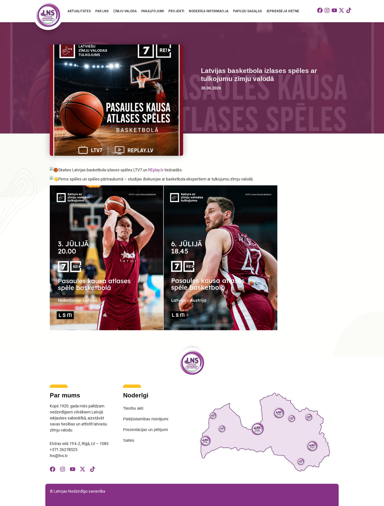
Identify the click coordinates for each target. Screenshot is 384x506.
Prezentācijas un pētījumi (145, 429)
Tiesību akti (133, 408)
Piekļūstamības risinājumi (145, 419)
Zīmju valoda (125, 11)
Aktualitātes (79, 11)
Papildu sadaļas (247, 11)
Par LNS (102, 11)
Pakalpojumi (152, 11)
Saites (128, 440)
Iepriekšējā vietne (283, 11)
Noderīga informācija (209, 11)
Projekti (176, 11)
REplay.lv (156, 170)
